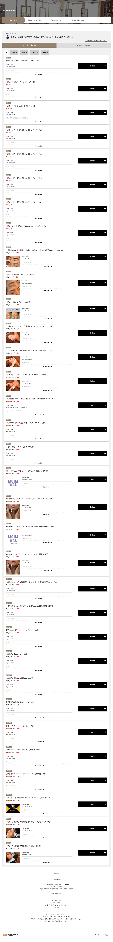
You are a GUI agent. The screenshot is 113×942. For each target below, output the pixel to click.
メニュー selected (83, 45)
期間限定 (24, 52)
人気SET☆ (34, 52)
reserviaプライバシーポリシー (101, 935)
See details (38, 74)
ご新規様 (14, 52)
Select (92, 66)
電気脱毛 (45, 52)
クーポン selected (29, 45)
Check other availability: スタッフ (95, 40)
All (6, 53)
